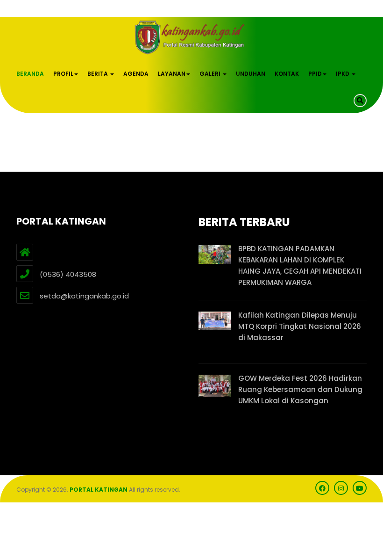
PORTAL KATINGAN (99, 490)
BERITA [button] (98, 74)
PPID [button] (315, 74)
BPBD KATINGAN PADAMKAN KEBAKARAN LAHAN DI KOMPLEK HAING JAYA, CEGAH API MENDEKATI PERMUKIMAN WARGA (300, 265)
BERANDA (30, 74)
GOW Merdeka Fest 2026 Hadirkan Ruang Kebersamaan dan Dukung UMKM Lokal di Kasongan (300, 389)
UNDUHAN (250, 74)
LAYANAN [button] (171, 74)
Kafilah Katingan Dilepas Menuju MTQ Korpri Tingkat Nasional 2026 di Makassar (299, 326)
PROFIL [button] (63, 74)
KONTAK (287, 74)
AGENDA (136, 74)
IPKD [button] (343, 74)
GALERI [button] (210, 74)
